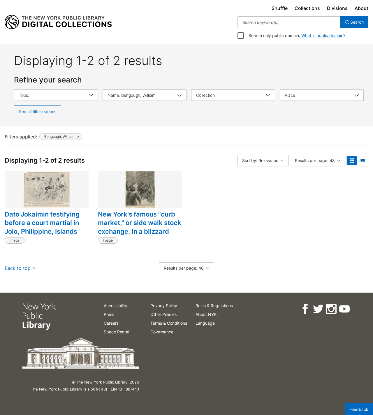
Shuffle (280, 8)
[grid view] (352, 160)
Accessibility (115, 305)
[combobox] (288, 22)
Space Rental (116, 331)
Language (205, 323)
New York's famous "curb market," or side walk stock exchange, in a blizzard (139, 222)
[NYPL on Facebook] (304, 309)
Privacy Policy (163, 305)
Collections (307, 8)
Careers (111, 323)
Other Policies (163, 314)
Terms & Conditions (168, 323)
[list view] (362, 160)
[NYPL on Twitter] (317, 309)
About (361, 8)
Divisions (337, 8)
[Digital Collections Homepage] (58, 22)
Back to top (18, 268)
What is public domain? (323, 35)
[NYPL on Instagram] (331, 309)
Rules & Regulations (214, 305)
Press (109, 314)
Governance (161, 331)
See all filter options (37, 111)
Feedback (358, 409)
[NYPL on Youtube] (344, 309)
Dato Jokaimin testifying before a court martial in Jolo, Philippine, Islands (42, 222)
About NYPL (207, 314)
